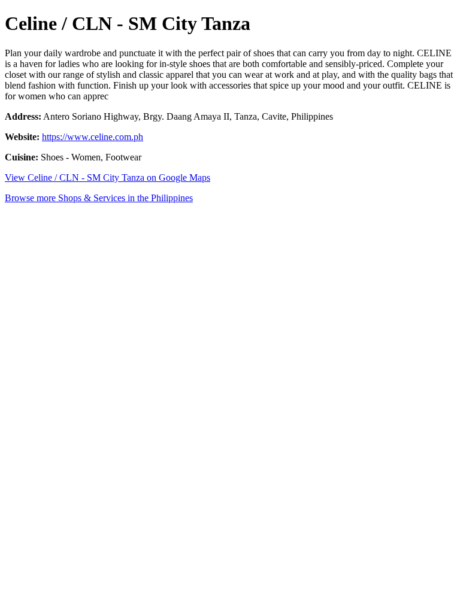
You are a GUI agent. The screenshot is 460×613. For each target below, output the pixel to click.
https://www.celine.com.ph (92, 137)
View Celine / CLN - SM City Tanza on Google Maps (107, 177)
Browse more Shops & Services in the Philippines (99, 198)
